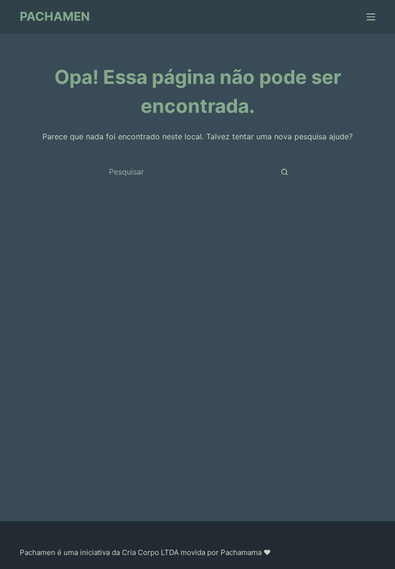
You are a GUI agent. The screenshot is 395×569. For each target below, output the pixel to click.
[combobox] (188, 171)
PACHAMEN (55, 16)
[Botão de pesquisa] (284, 172)
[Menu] (371, 17)
